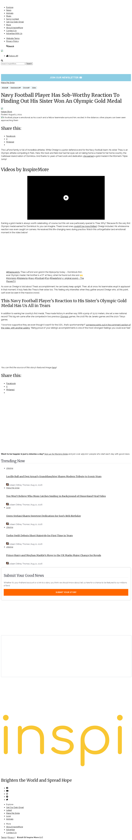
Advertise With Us (14, 33)
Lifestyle (9, 468)
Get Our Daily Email (15, 22)
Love (8, 507)
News (8, 10)
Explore (9, 7)
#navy (31, 278)
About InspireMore (14, 28)
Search (11, 46)
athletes (5, 87)
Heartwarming (15, 87)
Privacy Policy (12, 41)
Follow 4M (13, 56)
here (54, 367)
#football (39, 278)
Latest (9, 810)
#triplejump (22, 278)
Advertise (10, 829)
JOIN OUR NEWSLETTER (66, 77)
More (8, 25)
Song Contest (12, 19)
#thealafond (55, 278)
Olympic (64, 316)
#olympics (11, 278)
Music (8, 16)
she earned (88, 156)
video (34, 87)
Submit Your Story (66, 592)
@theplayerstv (13, 272)
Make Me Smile (8, 82)
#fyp (46, 278)
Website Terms (12, 38)
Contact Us (11, 30)
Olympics (26, 87)
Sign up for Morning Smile (56, 454)
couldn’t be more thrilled (85, 226)
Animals (9, 13)
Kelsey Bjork (6, 112)
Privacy (11, 837)
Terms (3, 837)
